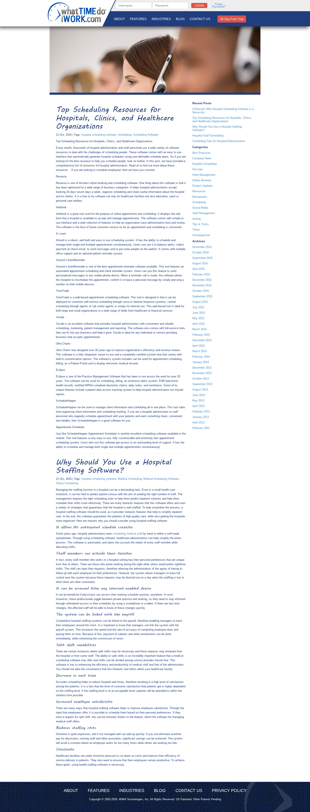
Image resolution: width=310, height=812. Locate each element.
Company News (202, 158)
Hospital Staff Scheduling (207, 135)
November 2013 (202, 373)
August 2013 (200, 389)
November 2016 (202, 247)
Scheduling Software (145, 134)
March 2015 (199, 329)
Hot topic (197, 169)
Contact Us (200, 19)
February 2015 (201, 334)
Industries (161, 19)
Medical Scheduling (130, 478)
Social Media (200, 207)
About (119, 19)
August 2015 (200, 301)
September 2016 (202, 257)
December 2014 (202, 340)
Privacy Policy (229, 790)
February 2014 (201, 356)
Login (199, 5)
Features (138, 19)
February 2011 (201, 428)
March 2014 (199, 351)
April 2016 (198, 268)
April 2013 (198, 406)
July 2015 (198, 307)
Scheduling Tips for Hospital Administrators (218, 141)
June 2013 (198, 395)
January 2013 (200, 417)
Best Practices (201, 152)
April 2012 (198, 422)
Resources (198, 191)
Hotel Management (203, 174)
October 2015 (200, 290)
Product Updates (202, 185)
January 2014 (200, 362)
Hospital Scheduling (204, 163)
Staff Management (203, 213)
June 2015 (198, 312)
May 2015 (198, 318)
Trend (195, 229)
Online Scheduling (67, 483)
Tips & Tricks (200, 224)
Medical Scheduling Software (161, 478)
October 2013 (200, 378)
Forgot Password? (218, 5)
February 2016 (201, 274)
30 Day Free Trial (231, 19)
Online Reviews (201, 180)
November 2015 (202, 285)
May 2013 (198, 400)
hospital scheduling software (99, 134)
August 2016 (200, 263)
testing (196, 218)
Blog (180, 19)
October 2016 (200, 252)
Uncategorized (201, 235)
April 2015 (198, 323)
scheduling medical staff (127, 533)
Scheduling (124, 134)
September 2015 (202, 296)
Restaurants (199, 196)
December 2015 (202, 279)
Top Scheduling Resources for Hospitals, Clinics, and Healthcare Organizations (222, 119)
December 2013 (202, 367)
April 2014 (198, 345)
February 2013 (201, 411)
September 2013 (202, 384)
